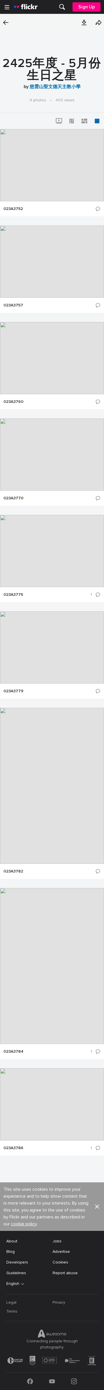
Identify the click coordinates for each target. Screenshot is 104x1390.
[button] (84, 22)
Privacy (59, 1302)
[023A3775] (52, 551)
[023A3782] (52, 786)
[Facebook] (30, 1381)
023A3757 (13, 305)
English (12, 1283)
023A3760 (13, 401)
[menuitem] (62, 7)
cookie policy (24, 1224)
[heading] (26, 7)
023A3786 (13, 1148)
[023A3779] (52, 647)
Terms (11, 1311)
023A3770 (13, 498)
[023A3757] (52, 262)
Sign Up (86, 7)
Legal (11, 1302)
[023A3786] (52, 1104)
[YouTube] (52, 1381)
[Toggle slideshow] (58, 121)
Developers (17, 1262)
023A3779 (13, 691)
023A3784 (13, 1051)
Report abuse (65, 1272)
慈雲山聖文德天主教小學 (55, 87)
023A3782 (13, 871)
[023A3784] (52, 966)
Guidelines (16, 1272)
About (11, 1241)
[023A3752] (52, 165)
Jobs (57, 1241)
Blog (10, 1251)
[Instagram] (73, 1381)
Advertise (61, 1251)
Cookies (60, 1262)
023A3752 (13, 208)
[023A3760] (52, 358)
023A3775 (13, 594)
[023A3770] (52, 454)
